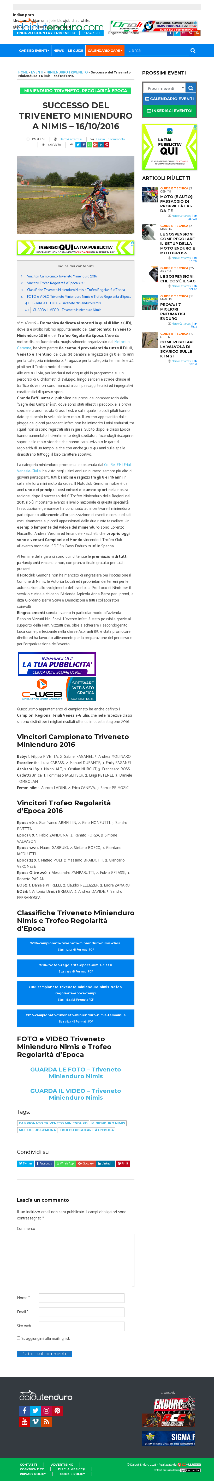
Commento (26, 1229)
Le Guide (75, 50)
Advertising (62, 1464)
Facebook (45, 1163)
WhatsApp (66, 1163)
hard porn (62, 26)
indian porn (23, 15)
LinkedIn (107, 1163)
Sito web (24, 1326)
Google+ (88, 1163)
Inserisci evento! (171, 110)
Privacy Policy (33, 1474)
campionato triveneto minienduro (53, 1123)
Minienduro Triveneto (67, 72)
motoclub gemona (37, 1130)
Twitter (27, 1163)
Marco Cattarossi (71, 139)
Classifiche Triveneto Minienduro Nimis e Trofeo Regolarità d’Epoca (73, 290)
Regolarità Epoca (104, 90)
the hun (20, 20)
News (59, 50)
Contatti (28, 1464)
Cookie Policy (72, 1474)
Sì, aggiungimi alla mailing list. (45, 1339)
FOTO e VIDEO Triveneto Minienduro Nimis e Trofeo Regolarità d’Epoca (76, 297)
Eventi (37, 72)
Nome (23, 1298)
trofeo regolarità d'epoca (87, 1130)
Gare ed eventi (33, 50)
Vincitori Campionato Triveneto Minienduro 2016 (59, 276)
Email (22, 1312)
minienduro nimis (108, 1123)
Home (23, 72)
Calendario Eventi (171, 98)
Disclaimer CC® (71, 1469)
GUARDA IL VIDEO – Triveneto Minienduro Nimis (63, 310)
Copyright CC (32, 1469)
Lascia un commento (110, 139)
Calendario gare (104, 50)
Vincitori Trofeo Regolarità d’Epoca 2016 (53, 283)
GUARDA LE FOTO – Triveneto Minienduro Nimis (63, 303)
